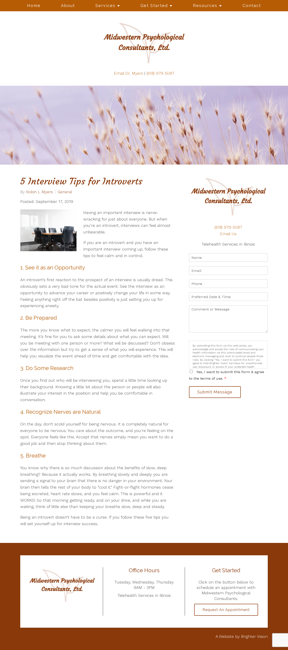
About (68, 5)
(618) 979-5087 (160, 73)
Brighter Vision (254, 636)
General (65, 192)
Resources (205, 5)
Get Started (154, 5)
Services (105, 5)
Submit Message (214, 392)
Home (33, 5)
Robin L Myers (39, 192)
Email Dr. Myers (128, 73)
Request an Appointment (226, 610)
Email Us (228, 233)
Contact (252, 5)
